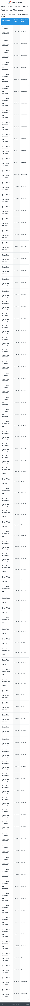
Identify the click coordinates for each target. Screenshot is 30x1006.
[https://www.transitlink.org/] (2, 1004)
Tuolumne (17, 6)
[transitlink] (15, 2)
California (9, 6)
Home (3, 6)
